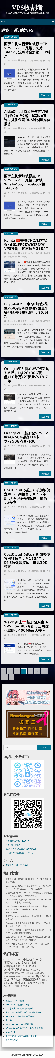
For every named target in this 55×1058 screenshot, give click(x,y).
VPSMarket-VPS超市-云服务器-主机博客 (24, 1028)
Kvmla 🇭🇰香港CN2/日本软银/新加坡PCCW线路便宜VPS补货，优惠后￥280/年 (26, 244)
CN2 (5, 960)
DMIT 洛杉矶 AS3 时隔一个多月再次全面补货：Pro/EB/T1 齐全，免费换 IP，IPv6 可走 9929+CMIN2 (27, 909)
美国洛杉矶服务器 (14, 324)
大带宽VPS (12, 969)
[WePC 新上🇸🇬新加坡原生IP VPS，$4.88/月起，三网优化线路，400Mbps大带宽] (9, 647)
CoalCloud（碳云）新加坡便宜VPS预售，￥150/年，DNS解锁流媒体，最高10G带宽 (27, 560)
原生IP (21, 966)
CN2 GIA (11, 960)
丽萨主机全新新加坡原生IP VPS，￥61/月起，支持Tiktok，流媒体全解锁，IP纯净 (27, 50)
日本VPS (39, 973)
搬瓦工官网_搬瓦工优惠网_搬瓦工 (21, 1036)
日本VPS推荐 (9, 976)
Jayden (13, 61)
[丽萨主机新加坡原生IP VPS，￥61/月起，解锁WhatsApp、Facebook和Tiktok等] (9, 205)
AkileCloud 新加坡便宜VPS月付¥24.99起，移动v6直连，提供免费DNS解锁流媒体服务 (27, 118)
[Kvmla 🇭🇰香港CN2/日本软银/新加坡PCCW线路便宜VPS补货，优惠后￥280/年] (9, 266)
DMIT (19, 960)
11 (4, 677)
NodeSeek (10, 1032)
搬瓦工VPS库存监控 (15, 1000)
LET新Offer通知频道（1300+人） (21, 853)
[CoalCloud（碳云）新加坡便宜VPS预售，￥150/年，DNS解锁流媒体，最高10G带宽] (9, 584)
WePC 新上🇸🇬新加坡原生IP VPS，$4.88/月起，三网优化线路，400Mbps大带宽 (26, 626)
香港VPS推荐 (35, 983)
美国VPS (42, 976)
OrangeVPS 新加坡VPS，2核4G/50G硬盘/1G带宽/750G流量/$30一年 (26, 437)
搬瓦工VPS (35, 970)
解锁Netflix (8, 983)
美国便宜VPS (32, 979)
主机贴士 (10, 1020)
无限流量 (29, 973)
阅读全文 (45, 95)
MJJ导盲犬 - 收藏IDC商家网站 (19, 1008)
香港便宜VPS (8, 986)
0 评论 (24, 256)
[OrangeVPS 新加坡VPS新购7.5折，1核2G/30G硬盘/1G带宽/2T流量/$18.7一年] (9, 398)
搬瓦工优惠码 (8, 973)
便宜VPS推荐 (27, 962)
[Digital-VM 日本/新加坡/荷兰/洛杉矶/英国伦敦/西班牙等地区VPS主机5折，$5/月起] (9, 333)
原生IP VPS (30, 966)
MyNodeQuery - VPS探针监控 (19, 1024)
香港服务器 (12, 256)
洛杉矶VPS (29, 977)
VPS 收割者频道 (13, 845)
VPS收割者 (27, 7)
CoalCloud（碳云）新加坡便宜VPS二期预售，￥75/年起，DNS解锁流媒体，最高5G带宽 (27, 496)
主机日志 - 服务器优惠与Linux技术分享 (23, 1012)
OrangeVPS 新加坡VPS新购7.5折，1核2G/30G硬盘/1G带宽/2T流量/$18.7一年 (26, 375)
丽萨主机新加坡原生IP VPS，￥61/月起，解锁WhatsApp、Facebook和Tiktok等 (24, 182)
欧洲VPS (19, 977)
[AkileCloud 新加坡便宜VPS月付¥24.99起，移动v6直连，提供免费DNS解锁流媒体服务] (9, 141)
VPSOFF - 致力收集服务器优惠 (20, 1016)
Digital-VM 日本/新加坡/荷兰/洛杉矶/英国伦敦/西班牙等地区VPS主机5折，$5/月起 (26, 310)
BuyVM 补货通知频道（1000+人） (21, 849)
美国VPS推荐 (12, 979)
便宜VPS (10, 962)
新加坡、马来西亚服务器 (31, 61)
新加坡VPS (19, 973)
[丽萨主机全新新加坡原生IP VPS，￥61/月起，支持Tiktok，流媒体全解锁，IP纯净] (9, 73)
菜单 (3, 21)
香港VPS (20, 982)
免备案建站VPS (10, 966)
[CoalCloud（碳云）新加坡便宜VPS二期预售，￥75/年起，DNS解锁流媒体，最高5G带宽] (9, 519)
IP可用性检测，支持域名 (17, 865)
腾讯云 (44, 980)
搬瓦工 (26, 970)
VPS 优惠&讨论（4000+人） (19, 841)
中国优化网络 (32, 959)
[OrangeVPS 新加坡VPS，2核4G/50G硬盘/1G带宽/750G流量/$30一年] (9, 458)
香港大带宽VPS (22, 986)
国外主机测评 (12, 1040)
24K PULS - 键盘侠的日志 (17, 1004)
